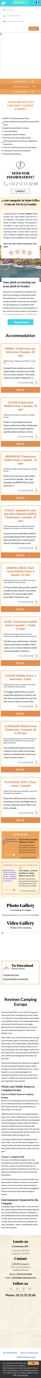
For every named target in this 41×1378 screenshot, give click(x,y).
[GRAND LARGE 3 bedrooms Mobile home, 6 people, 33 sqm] (20, 581)
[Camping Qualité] (10, 1354)
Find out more (23, 1375)
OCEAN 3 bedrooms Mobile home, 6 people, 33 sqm (20, 406)
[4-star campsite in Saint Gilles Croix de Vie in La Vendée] (3, 3)
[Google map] (20, 1323)
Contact (20, 191)
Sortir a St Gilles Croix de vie (20, 866)
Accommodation (20, 335)
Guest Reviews (20, 92)
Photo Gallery (21, 905)
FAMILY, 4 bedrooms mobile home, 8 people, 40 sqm (20, 352)
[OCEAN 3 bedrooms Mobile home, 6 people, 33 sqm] (20, 416)
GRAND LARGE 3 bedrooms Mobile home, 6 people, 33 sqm (20, 571)
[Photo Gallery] (20, 915)
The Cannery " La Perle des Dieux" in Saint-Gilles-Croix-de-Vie (28, 873)
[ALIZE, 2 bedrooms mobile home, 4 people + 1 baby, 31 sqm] (20, 635)
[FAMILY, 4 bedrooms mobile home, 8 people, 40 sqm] (20, 362)
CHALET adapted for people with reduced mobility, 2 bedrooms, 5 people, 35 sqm (20, 515)
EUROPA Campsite (20, 1264)
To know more (26, 382)
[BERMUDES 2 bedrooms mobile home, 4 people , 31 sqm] (20, 470)
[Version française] (37, 2)
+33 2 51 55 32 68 (23, 183)
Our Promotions (20, 87)
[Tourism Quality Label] (29, 1354)
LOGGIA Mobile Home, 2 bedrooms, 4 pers (20, 677)
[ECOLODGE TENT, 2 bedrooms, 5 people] (20, 792)
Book (20, 390)
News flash (20, 834)
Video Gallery (20, 923)
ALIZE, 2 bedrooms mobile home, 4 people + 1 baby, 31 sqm (20, 625)
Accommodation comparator (16, 979)
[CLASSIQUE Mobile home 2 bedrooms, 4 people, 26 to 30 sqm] (20, 741)
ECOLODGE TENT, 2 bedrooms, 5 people (21, 783)
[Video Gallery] (20, 940)
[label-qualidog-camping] (26, 1358)
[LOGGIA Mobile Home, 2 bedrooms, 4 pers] (20, 686)
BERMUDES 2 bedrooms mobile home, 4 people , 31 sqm (20, 460)
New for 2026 (20, 81)
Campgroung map (11, 975)
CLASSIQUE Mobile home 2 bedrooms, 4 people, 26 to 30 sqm (20, 729)
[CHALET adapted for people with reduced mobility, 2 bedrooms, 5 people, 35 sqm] (20, 527)
